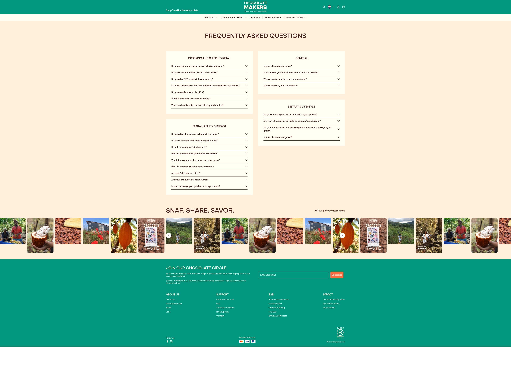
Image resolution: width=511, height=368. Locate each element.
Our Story (255, 17)
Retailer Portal (273, 17)
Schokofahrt (329, 307)
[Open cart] (343, 7)
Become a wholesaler (279, 299)
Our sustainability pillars (334, 299)
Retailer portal (275, 303)
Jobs (168, 311)
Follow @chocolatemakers (330, 211)
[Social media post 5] (235, 231)
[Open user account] (338, 7)
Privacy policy (222, 311)
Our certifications (331, 303)
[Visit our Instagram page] (171, 341)
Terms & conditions (225, 307)
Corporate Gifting (293, 17)
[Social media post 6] (40, 235)
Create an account (225, 299)
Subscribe (337, 275)
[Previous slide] (168, 235)
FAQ (218, 303)
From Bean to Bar (174, 303)
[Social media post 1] (124, 235)
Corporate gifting (277, 307)
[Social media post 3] (179, 231)
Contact (220, 315)
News (168, 307)
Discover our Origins (232, 17)
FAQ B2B (272, 311)
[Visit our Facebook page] (167, 341)
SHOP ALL (210, 17)
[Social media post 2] (151, 235)
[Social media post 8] (96, 231)
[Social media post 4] (207, 235)
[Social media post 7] (68, 231)
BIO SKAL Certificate (278, 315)
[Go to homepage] (255, 7)
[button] (209, 66)
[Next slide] (342, 235)
